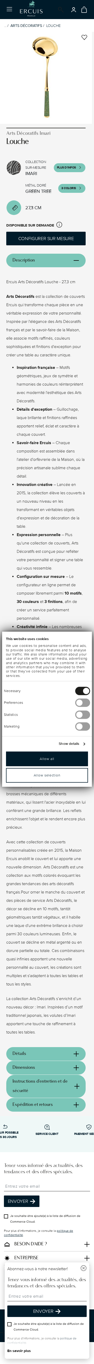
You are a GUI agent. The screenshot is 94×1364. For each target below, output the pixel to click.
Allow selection (47, 775)
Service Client (47, 1134)
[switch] (82, 703)
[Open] (59, 10)
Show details (69, 744)
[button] (59, 226)
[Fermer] (83, 1269)
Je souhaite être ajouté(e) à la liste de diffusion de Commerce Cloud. (45, 1219)
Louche (53, 26)
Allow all (47, 759)
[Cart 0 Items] (84, 10)
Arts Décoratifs (26, 26)
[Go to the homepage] (31, 9)
